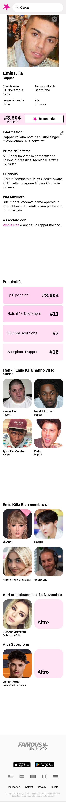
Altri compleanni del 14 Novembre (32, 595)
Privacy (42, 787)
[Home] (33, 746)
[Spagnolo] (21, 776)
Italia (6, 104)
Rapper (8, 78)
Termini (54, 787)
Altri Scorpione (16, 644)
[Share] (12, 19)
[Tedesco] (55, 776)
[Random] (54, 19)
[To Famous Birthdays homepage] (6, 7)
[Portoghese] (33, 776)
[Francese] (44, 776)
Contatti (29, 787)
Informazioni (14, 787)
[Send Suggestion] (62, 133)
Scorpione (42, 90)
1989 (6, 94)
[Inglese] (10, 776)
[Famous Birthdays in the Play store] (44, 765)
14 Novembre (13, 90)
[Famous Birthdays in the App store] (22, 765)
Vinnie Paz (11, 225)
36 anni (40, 104)
